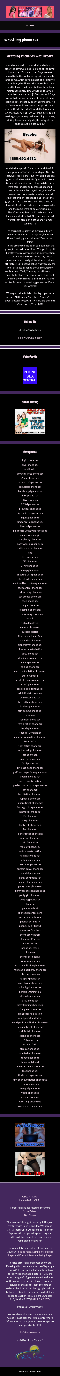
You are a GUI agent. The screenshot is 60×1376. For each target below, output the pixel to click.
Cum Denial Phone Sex (30, 636)
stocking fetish (30, 1044)
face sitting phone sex (30, 701)
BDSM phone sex (30, 504)
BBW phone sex (30, 499)
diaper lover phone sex (30, 644)
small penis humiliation (30, 1018)
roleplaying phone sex (30, 983)
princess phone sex (30, 960)
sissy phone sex (30, 1000)
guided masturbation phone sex (30, 785)
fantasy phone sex (30, 706)
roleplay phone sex (30, 978)
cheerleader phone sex (30, 579)
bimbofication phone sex (30, 521)
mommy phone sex (30, 846)
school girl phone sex (30, 987)
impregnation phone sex (30, 807)
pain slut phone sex (30, 873)
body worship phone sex (30, 543)
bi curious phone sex (30, 508)
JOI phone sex (30, 816)
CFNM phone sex (30, 565)
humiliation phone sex (30, 794)
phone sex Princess (30, 939)
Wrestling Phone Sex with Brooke (30, 56)
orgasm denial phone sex (30, 868)
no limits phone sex (30, 860)
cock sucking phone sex (30, 592)
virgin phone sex (30, 1092)
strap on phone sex (30, 1048)
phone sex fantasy (30, 921)
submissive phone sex (30, 1053)
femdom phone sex (30, 719)
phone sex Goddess (30, 930)
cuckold (30, 618)
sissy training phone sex (30, 1004)
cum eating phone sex (30, 640)
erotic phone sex (30, 684)
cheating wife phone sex (30, 574)
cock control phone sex (30, 587)
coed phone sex (30, 600)
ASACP (26, 1196)
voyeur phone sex (30, 1097)
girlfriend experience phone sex (30, 772)
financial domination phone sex (30, 737)
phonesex (30, 952)
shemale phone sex (30, 996)
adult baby (30, 469)
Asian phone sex (30, 477)
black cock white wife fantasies (30, 530)
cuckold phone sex (30, 627)
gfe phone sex (30, 754)
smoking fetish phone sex (30, 1026)
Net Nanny (30, 1214)
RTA (34, 1196)
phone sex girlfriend (30, 925)
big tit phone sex (30, 517)
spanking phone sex (30, 1035)
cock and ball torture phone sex (30, 583)
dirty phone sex (30, 653)
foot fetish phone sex (30, 745)
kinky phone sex (30, 820)
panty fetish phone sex (30, 881)
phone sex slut (30, 943)
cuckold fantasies (30, 622)
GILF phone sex (30, 763)
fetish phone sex (30, 728)
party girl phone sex (30, 895)
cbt (30, 552)
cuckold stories (30, 631)
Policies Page (23, 1251)
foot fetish (30, 741)
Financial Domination (30, 732)
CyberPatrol (29, 1211)
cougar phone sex (30, 605)
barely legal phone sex (30, 491)
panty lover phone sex (30, 886)
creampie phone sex (30, 609)
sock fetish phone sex (30, 1031)
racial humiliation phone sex (30, 965)
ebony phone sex (30, 662)
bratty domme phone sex (30, 548)
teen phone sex (30, 1070)
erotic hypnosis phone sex (30, 679)
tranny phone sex (30, 1083)
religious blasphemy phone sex (30, 969)
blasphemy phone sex (30, 539)
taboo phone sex (30, 1057)
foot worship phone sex (30, 750)
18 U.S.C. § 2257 (40, 1299)
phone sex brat (30, 908)
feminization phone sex (30, 723)
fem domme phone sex (30, 710)
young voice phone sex (30, 1105)
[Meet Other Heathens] (30, 433)
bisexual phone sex (30, 526)
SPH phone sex (30, 1040)
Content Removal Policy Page (35, 1255)
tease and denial (30, 1062)
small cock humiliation (30, 1013)
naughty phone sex (30, 855)
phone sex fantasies (30, 917)
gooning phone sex (30, 776)
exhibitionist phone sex (30, 693)
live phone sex (30, 829)
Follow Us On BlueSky (30, 337)
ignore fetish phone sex (30, 802)
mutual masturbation (30, 851)
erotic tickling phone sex (30, 688)
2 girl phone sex (30, 460)
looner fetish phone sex (30, 833)
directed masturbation (30, 649)
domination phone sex (30, 658)
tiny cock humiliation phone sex (30, 1079)
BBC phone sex (30, 495)
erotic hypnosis (30, 675)
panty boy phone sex (30, 877)
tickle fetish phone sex (30, 1075)
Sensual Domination (30, 991)
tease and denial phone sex (30, 1066)
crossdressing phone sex (30, 614)
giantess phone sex (30, 758)
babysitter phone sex (30, 486)
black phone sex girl (30, 535)
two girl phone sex (30, 1088)
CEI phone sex (30, 561)
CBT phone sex (30, 556)
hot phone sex (30, 789)
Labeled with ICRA (29, 1200)
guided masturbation (30, 781)
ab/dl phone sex (30, 464)
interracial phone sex (30, 811)
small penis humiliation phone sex (30, 1022)
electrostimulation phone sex (30, 671)
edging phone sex (30, 666)
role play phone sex (30, 974)
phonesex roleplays (30, 956)
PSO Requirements (30, 1332)
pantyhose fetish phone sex (30, 890)
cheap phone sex (30, 570)
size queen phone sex (30, 1009)
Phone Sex (30, 903)
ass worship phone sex (30, 482)
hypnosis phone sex (30, 798)
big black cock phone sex (30, 513)
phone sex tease (30, 947)
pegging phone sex (30, 899)
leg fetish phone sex (30, 824)
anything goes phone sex (30, 473)
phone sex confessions (30, 912)
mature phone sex (30, 838)
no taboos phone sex (30, 864)
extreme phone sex (30, 697)
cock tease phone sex (30, 596)
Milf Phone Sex (30, 842)
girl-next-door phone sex (30, 767)
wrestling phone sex (30, 1101)
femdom (30, 715)
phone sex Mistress (30, 934)
